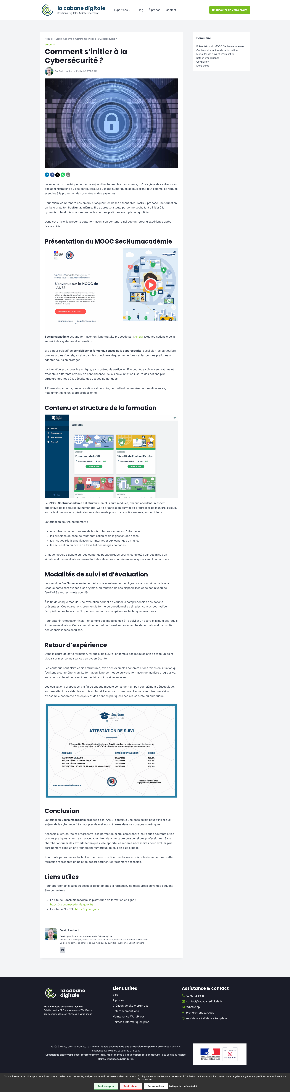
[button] (229, 10)
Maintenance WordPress (129, 1016)
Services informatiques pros (131, 1022)
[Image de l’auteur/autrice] (49, 71)
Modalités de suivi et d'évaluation (215, 53)
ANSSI (138, 336)
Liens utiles (202, 65)
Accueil (49, 38)
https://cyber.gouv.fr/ (88, 909)
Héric (63, 1046)
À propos (154, 9)
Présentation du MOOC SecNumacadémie (220, 46)
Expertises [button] (121, 9)
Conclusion (202, 61)
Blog (140, 9)
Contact (171, 9)
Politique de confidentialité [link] (183, 1086)
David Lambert (65, 71)
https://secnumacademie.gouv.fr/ (71, 904)
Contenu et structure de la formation (217, 50)
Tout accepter (106, 1086)
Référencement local (126, 1011)
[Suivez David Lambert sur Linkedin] (62, 950)
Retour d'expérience (207, 57)
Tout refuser (131, 1086)
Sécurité (67, 38)
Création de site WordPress (130, 1005)
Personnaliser (156, 1086)
